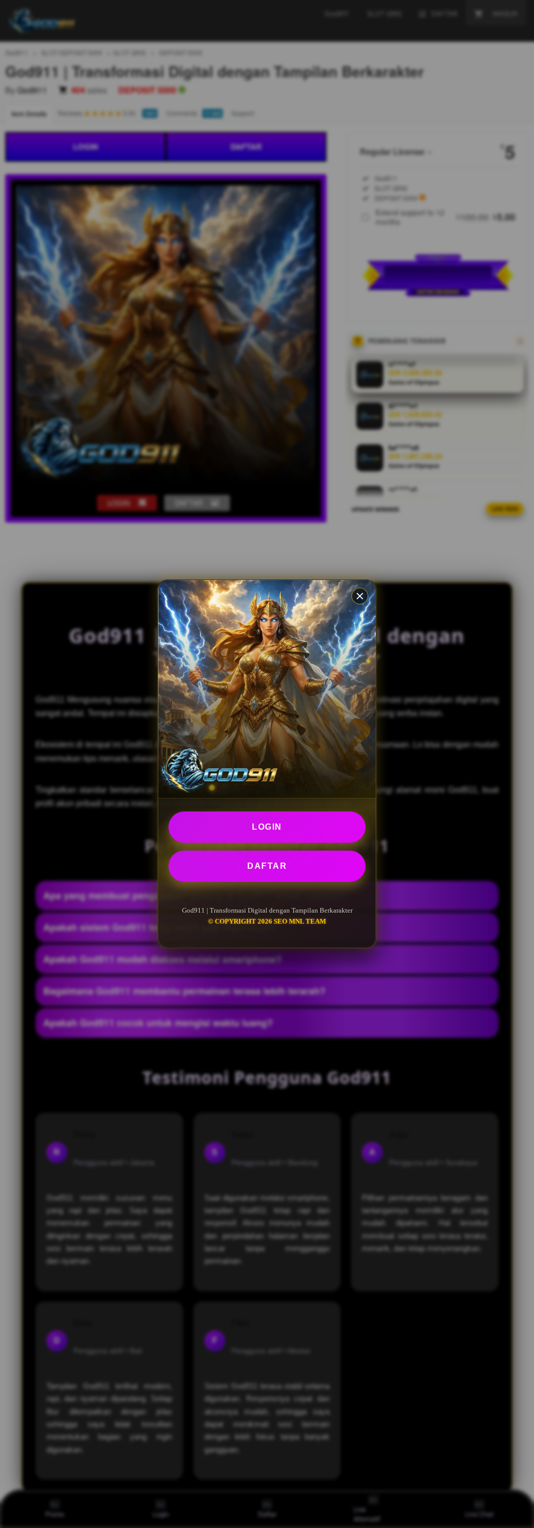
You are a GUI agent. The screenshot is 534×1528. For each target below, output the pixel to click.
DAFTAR (267, 866)
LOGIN (267, 826)
